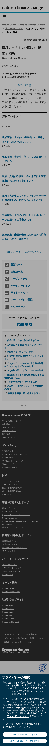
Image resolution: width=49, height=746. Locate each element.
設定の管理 (7, 727)
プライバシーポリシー (18, 716)
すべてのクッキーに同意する (24, 734)
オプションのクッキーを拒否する (24, 741)
